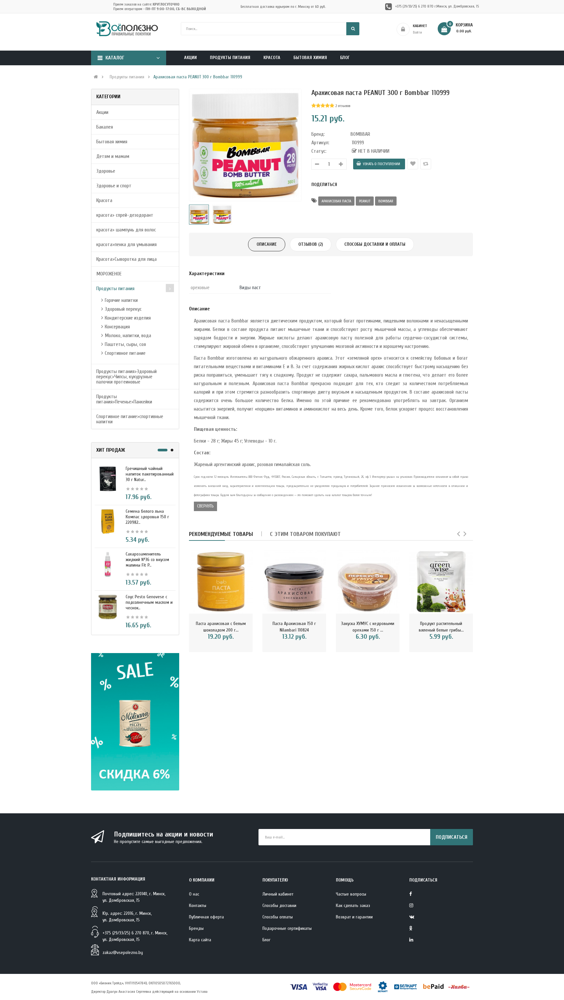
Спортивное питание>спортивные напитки (129, 419)
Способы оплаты (277, 917)
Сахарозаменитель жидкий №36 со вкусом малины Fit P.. (147, 559)
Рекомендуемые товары (221, 534)
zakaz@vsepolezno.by (122, 952)
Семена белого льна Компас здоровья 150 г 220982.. (147, 516)
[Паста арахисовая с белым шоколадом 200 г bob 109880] (221, 582)
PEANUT (364, 201)
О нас (194, 894)
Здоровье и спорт (114, 186)
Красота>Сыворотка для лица (126, 259)
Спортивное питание (125, 353)
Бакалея (104, 127)
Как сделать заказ (353, 905)
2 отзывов (342, 105)
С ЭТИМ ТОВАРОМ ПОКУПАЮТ (305, 534)
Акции (102, 112)
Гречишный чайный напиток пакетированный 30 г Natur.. (150, 474)
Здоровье (105, 171)
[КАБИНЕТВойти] (436, 29)
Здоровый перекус (123, 309)
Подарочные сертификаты (287, 928)
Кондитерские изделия (128, 318)
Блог (266, 940)
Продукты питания (127, 77)
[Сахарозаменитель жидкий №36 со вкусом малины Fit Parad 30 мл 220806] (108, 564)
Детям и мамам (112, 156)
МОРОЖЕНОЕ (109, 274)
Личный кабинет (277, 894)
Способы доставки (279, 905)
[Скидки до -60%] (135, 721)
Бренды (196, 928)
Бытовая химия (111, 142)
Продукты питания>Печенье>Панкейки (124, 399)
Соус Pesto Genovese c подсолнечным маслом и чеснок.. (149, 602)
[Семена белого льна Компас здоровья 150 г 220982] (108, 521)
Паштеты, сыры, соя (125, 344)
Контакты (197, 905)
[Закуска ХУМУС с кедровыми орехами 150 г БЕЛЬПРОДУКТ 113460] (368, 582)
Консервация (117, 327)
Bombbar (385, 201)
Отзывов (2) (310, 244)
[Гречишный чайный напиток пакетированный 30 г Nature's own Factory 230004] (108, 478)
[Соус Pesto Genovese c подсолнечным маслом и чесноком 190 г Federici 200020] (108, 607)
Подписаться (451, 837)
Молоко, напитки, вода (128, 335)
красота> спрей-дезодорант (124, 215)
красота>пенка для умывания (126, 244)
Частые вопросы (351, 894)
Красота (104, 200)
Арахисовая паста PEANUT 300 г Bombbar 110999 (197, 77)
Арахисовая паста (336, 201)
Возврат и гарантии (354, 917)
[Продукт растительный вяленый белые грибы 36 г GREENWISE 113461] (441, 582)
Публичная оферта (206, 917)
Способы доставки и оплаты (374, 244)
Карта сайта (200, 940)
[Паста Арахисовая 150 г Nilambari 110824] (294, 582)
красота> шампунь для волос (126, 230)
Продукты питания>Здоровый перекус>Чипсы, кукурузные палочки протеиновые (126, 376)
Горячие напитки (121, 300)
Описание (267, 244)
